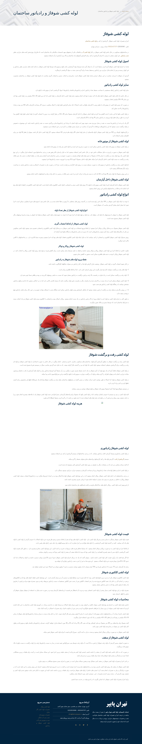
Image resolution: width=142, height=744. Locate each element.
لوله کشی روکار (45, 707)
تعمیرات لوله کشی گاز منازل (43, 711)
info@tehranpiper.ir (75, 714)
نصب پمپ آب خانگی (44, 717)
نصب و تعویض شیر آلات (43, 720)
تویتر (83, 724)
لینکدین (75, 724)
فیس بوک (87, 724)
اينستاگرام (79, 724)
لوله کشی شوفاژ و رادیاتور (43, 724)
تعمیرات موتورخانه (44, 715)
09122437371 (112, 47)
